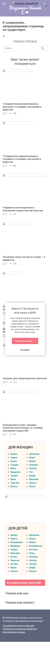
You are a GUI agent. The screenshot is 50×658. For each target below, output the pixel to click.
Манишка (15, 546)
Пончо (32, 486)
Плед (32, 553)
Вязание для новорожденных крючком (25, 378)
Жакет (32, 538)
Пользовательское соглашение (18, 625)
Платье (33, 483)
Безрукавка (16, 542)
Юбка (13, 468)
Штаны (14, 564)
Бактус (14, 486)
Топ (31, 472)
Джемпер (34, 454)
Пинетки (14, 560)
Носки (13, 461)
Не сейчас (25, 350)
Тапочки (14, 483)
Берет (32, 457)
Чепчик (33, 564)
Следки (14, 465)
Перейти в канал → (25, 341)
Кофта (13, 538)
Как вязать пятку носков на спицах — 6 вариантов (24, 258)
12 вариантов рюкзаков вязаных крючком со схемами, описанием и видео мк (22, 106)
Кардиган (15, 472)
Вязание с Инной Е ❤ (25, 10)
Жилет (32, 461)
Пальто (14, 571)
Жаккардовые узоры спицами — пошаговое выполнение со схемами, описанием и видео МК (23, 427)
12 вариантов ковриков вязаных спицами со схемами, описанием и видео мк (22, 159)
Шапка (13, 454)
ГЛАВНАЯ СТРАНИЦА (25, 41)
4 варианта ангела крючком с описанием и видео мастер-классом (23, 209)
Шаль (13, 479)
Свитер (33, 468)
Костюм (33, 549)
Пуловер (33, 465)
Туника (14, 475)
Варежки (33, 479)
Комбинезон (35, 546)
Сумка (13, 457)
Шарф (32, 475)
